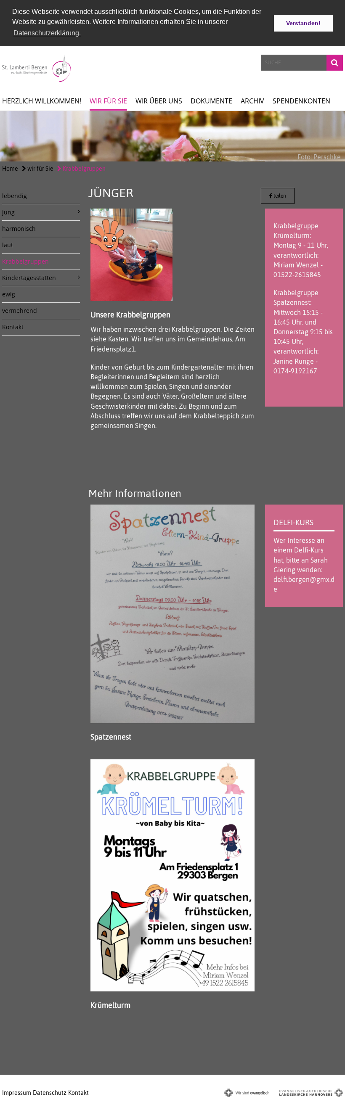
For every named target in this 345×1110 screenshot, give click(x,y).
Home (10, 168)
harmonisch (19, 229)
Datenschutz (49, 1092)
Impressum (16, 1092)
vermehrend (19, 310)
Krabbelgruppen (83, 168)
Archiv (252, 101)
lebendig (14, 196)
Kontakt (13, 327)
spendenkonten (301, 101)
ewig (8, 294)
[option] (172, 136)
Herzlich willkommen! (41, 101)
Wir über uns (158, 101)
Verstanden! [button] (303, 23)
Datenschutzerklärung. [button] (47, 33)
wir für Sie (108, 101)
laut (7, 245)
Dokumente (211, 101)
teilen (279, 196)
